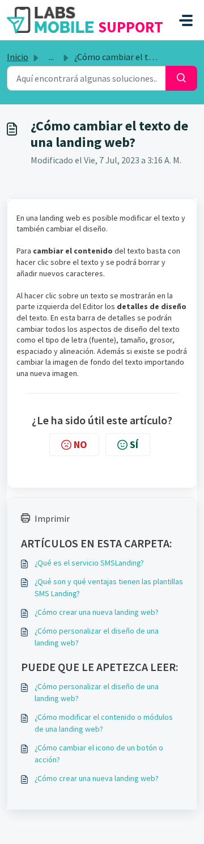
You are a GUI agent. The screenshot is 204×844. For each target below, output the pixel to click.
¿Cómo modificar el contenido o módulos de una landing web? (104, 723)
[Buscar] (181, 78)
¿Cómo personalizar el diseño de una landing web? (97, 637)
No (80, 444)
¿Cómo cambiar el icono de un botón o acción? (99, 753)
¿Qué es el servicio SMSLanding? (89, 563)
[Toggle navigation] (186, 20)
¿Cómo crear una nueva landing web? (97, 612)
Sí (134, 444)
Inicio (17, 56)
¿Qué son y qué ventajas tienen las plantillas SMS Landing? (109, 587)
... (51, 56)
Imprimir (52, 518)
